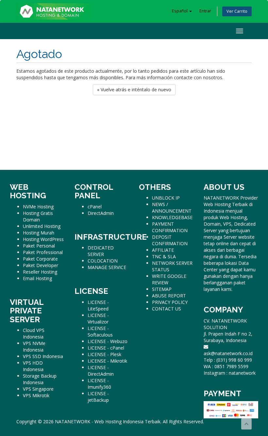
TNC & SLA (164, 256)
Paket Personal (39, 246)
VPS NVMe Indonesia (34, 346)
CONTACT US (166, 309)
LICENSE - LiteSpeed (98, 305)
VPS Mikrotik (36, 395)
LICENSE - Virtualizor (98, 318)
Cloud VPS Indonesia (33, 333)
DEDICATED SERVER (101, 251)
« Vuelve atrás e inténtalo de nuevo (134, 89)
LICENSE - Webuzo (107, 341)
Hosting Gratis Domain (38, 216)
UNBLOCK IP (166, 198)
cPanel (95, 206)
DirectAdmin (101, 213)
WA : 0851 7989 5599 (226, 366)
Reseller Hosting (40, 272)
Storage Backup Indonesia (40, 379)
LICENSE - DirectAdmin (101, 370)
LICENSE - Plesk (104, 354)
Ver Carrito (236, 11)
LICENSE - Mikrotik (107, 361)
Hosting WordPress (43, 239)
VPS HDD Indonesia (33, 366)
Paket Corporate (40, 259)
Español (180, 11)
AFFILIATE (163, 250)
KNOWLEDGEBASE (172, 217)
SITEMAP (162, 289)
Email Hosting (37, 278)
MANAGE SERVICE (107, 267)
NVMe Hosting (38, 206)
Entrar (205, 11)
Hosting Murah (38, 233)
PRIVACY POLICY (170, 302)
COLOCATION (103, 261)
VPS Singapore (38, 389)
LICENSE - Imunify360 (99, 383)
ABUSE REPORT (169, 296)
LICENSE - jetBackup (98, 396)
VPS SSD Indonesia (43, 356)
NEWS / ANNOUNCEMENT (172, 207)
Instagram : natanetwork (230, 373)
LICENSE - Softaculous (100, 331)
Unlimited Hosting (41, 226)
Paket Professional (43, 252)
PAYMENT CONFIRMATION (170, 227)
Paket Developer (40, 265)
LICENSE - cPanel (106, 348)
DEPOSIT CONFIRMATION (170, 240)
